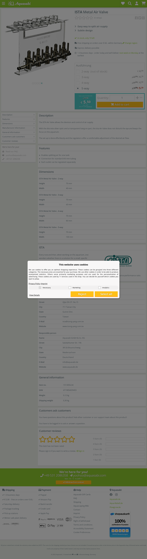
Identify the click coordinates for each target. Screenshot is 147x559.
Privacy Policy (34, 283)
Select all (106, 294)
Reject (82, 294)
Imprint (44, 283)
